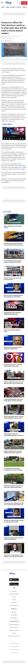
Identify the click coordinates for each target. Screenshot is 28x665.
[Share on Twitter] (8, 40)
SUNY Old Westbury (20, 165)
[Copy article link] (10, 40)
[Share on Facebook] (5, 40)
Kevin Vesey (4, 36)
